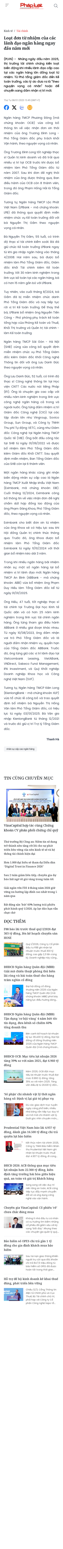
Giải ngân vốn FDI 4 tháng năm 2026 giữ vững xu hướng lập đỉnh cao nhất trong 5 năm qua (30, 892)
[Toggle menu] (7, 5)
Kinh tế (8, 31)
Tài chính (22, 31)
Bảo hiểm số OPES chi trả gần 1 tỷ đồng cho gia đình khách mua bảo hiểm (28, 1245)
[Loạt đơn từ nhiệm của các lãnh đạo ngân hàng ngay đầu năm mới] (31, 6)
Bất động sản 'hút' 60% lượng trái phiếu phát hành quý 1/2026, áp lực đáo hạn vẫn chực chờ (31, 908)
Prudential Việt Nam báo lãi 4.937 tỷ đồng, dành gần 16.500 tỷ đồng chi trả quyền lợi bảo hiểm (31, 1132)
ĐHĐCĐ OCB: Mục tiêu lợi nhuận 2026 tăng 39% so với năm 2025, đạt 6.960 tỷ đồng (31, 1060)
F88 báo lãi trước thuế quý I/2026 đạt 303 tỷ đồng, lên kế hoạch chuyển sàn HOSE (31, 933)
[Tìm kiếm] (56, 6)
